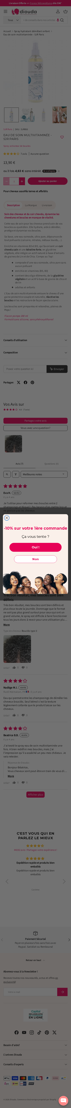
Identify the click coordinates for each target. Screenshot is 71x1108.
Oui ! (35, 547)
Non (35, 559)
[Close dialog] (6, 517)
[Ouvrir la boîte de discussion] (63, 1101)
